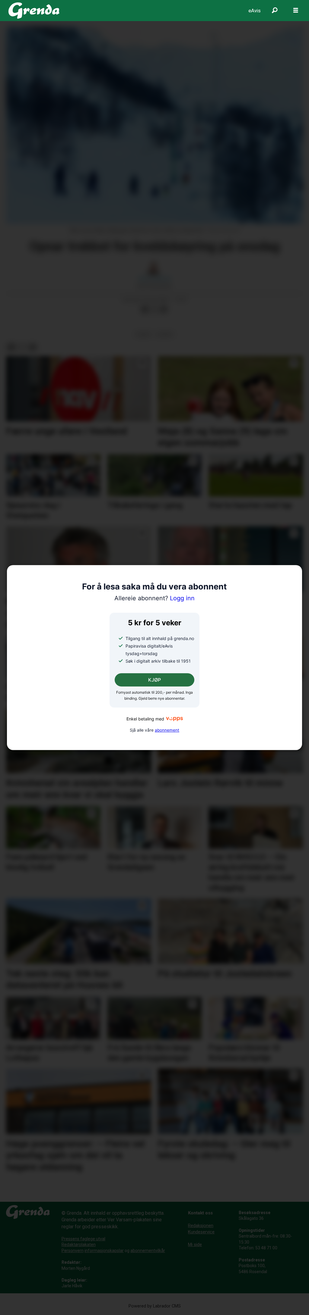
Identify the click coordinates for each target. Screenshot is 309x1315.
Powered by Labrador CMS (155, 1306)
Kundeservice (201, 1232)
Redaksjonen (200, 1225)
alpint (165, 334)
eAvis (254, 11)
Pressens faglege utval (83, 1238)
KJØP (154, 680)
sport (143, 334)
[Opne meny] (295, 10)
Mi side (195, 1244)
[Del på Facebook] (144, 309)
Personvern (73, 1250)
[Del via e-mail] (163, 309)
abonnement (167, 730)
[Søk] (274, 10)
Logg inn (154, 598)
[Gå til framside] (34, 10)
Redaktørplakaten (79, 1244)
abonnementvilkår (147, 1250)
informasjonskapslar (104, 1250)
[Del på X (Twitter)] (154, 309)
